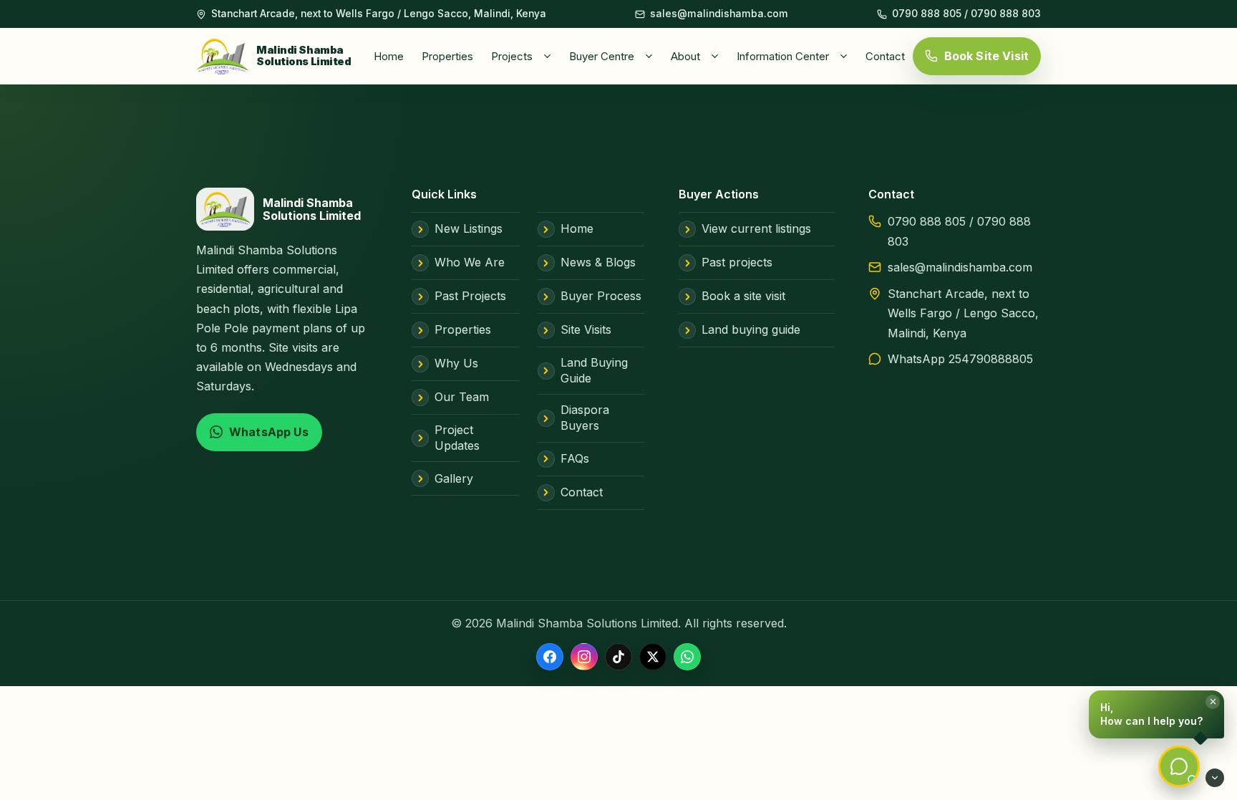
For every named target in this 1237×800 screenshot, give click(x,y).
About (685, 56)
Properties (447, 56)
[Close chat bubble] (1213, 702)
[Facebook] (549, 656)
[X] (652, 656)
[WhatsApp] (687, 656)
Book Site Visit (986, 56)
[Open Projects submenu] (549, 56)
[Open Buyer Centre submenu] (651, 56)
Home (389, 56)
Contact (885, 56)
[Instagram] (584, 656)
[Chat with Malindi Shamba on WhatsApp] (1179, 766)
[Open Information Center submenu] (846, 56)
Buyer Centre (601, 56)
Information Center (783, 56)
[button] (1156, 714)
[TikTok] (618, 656)
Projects (512, 56)
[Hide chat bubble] (1215, 777)
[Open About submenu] (717, 56)
